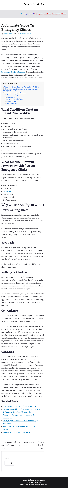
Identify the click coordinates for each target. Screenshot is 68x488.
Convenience (12, 101)
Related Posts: (12, 103)
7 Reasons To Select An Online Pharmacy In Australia (11, 445)
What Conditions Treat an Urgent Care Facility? (21, 87)
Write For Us (45, 484)
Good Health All (34, 4)
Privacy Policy (24, 484)
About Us (30, 482)
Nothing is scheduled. (15, 99)
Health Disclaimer (34, 484)
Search (7, 459)
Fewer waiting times (14, 95)
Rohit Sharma (7, 34)
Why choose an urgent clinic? (15, 93)
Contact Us (37, 482)
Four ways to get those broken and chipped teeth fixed (34, 445)
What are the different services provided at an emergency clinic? (20, 90)
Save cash (11, 97)
